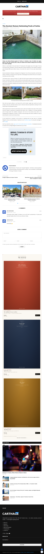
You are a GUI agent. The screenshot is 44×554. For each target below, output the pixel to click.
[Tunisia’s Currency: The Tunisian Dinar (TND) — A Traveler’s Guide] (6, 485)
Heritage (4, 157)
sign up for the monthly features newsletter (23, 124)
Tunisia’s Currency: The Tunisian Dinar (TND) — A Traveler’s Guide (23, 483)
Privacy (22, 552)
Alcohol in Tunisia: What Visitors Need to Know (14, 472)
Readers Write (24, 1)
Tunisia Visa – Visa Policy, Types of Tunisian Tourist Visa (21, 496)
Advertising (6, 525)
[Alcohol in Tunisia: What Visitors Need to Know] (22, 458)
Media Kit (5, 524)
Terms (25, 552)
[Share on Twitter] (25, 161)
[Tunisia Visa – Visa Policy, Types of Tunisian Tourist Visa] (6, 498)
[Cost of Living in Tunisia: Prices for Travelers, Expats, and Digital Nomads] (6, 492)
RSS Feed (32, 552)
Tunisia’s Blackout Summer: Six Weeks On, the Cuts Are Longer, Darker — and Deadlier (25, 478)
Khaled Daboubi (5, 27)
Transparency (6, 528)
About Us (19, 1)
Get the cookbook (23, 13)
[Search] (40, 18)
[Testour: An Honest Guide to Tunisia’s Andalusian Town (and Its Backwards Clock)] (12, 191)
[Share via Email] (26, 161)
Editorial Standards (7, 527)
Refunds (28, 552)
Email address (6, 539)
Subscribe (22, 544)
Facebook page (28, 120)
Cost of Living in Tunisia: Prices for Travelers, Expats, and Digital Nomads (25, 490)
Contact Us (6, 530)
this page (6, 121)
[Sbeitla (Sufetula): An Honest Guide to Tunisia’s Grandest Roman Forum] (32, 191)
